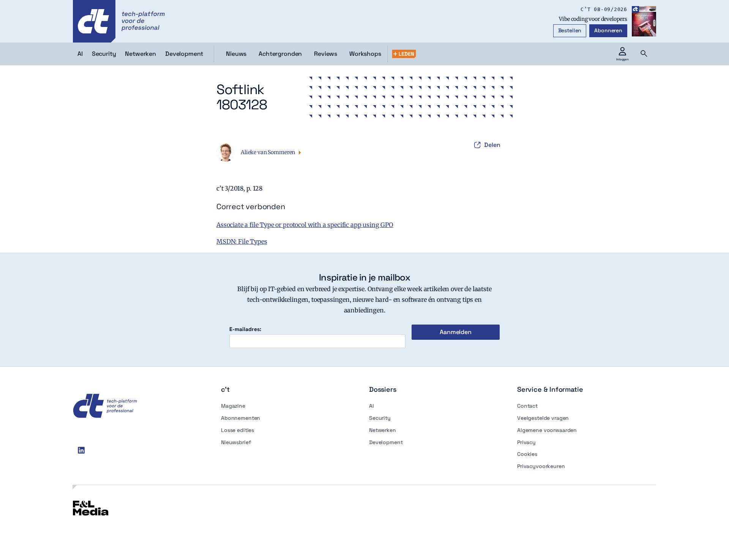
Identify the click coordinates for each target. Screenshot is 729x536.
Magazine (233, 405)
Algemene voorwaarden (547, 430)
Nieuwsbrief (236, 442)
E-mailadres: (245, 329)
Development (385, 442)
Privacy (526, 442)
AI (371, 405)
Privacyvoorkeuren (541, 466)
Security (380, 418)
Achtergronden (280, 54)
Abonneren (608, 30)
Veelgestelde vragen (543, 418)
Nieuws (236, 54)
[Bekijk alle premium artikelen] (404, 54)
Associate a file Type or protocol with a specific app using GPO (304, 225)
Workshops (365, 54)
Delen (492, 145)
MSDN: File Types (241, 241)
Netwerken (382, 430)
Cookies (527, 454)
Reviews (325, 54)
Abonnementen (240, 418)
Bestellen (570, 30)
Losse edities (237, 430)
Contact (527, 405)
